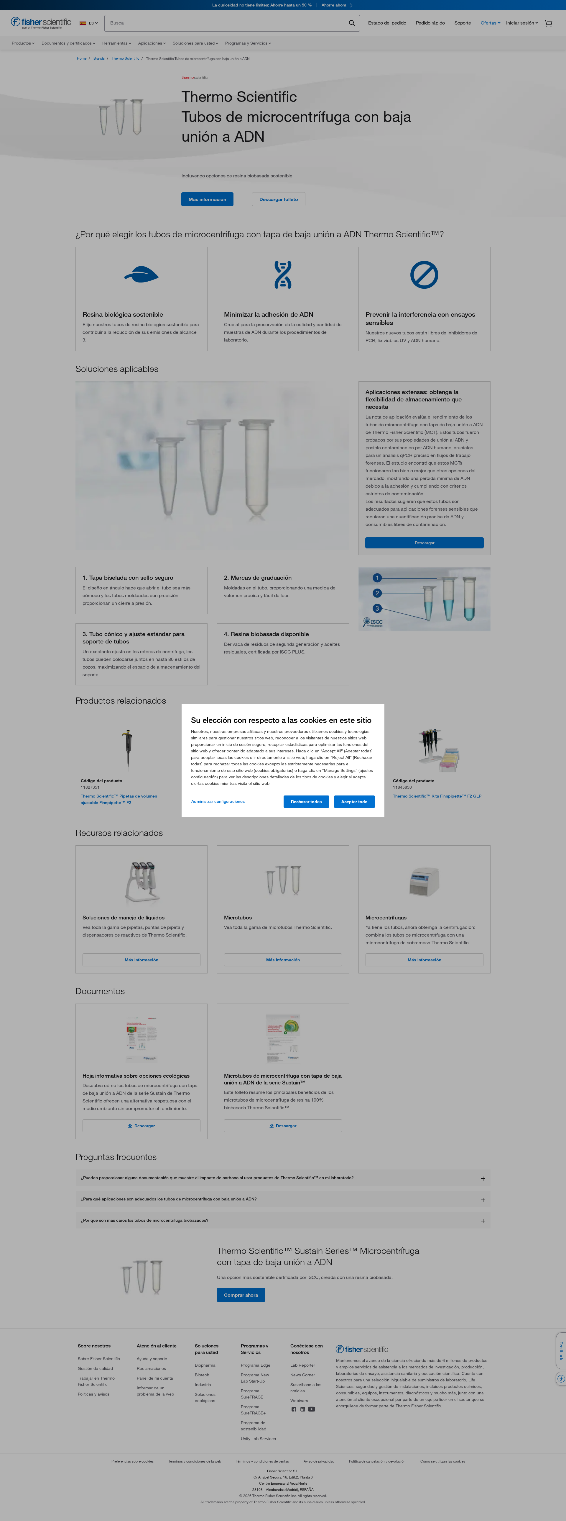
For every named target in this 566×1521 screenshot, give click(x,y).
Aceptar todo (354, 801)
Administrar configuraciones (218, 801)
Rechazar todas (306, 801)
